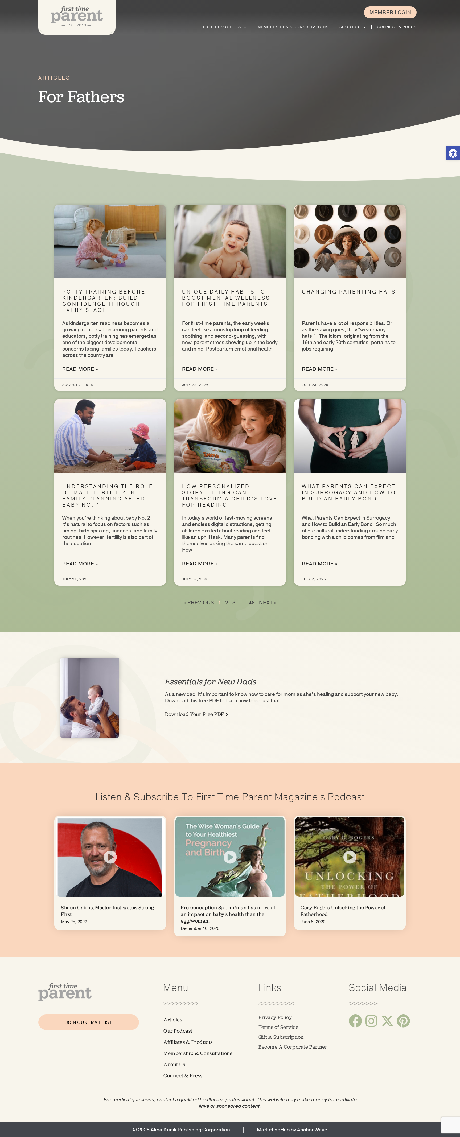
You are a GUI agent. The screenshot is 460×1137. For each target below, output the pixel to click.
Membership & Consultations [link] (197, 1053)
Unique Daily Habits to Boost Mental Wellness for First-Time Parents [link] (226, 298)
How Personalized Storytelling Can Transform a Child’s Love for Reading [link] (230, 495)
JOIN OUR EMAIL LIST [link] (88, 1022)
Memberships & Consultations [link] (292, 27)
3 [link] (234, 602)
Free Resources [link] (222, 27)
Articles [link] (172, 1019)
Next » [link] (268, 602)
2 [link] (226, 602)
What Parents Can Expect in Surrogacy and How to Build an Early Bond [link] (349, 492)
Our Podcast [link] (177, 1031)
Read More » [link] (80, 369)
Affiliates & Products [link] (188, 1042)
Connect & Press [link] (396, 27)
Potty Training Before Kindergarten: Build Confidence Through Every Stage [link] (104, 301)
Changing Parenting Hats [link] (349, 291)
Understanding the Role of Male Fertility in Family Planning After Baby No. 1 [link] (107, 495)
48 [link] (252, 602)
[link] (453, 153)
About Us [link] (350, 27)
